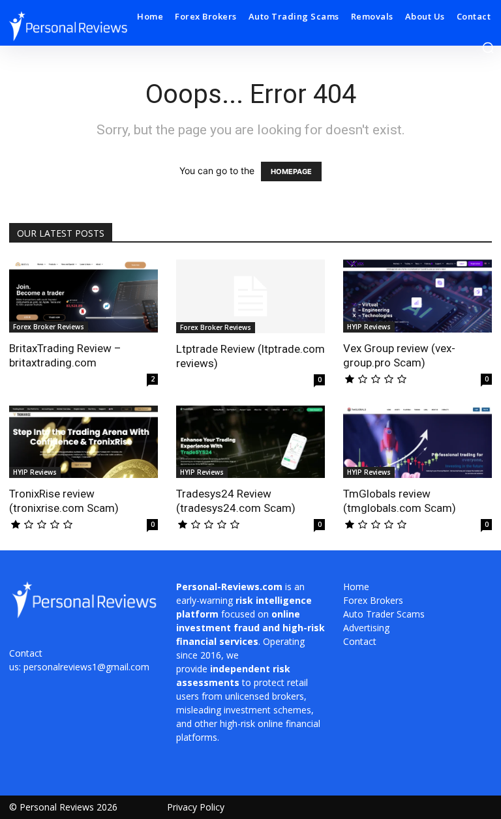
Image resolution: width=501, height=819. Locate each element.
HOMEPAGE (291, 171)
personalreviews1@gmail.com (86, 667)
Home (356, 586)
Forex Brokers (373, 600)
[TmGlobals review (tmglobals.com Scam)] (417, 442)
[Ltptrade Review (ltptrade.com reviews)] (250, 296)
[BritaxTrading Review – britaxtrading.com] (83, 296)
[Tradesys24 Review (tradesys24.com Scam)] (250, 442)
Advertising (366, 627)
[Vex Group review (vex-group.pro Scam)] (417, 296)
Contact (359, 641)
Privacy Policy (195, 807)
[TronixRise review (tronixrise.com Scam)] (83, 442)
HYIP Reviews (369, 326)
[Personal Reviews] (68, 26)
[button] (487, 47)
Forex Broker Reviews (48, 326)
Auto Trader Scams (384, 614)
